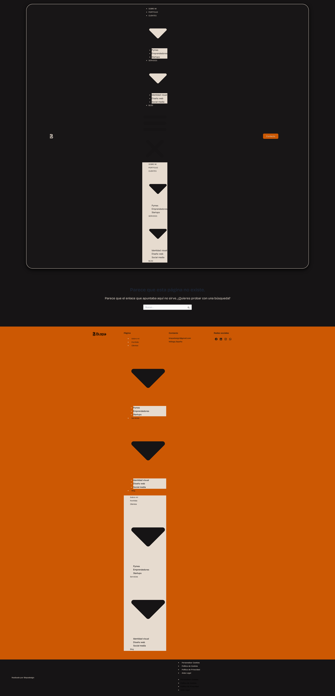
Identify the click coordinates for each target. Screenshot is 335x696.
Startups (156, 57)
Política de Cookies (190, 666)
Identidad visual (159, 95)
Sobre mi (153, 9)
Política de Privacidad (191, 670)
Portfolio (153, 12)
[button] (154, 136)
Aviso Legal (186, 673)
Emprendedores (159, 53)
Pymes (155, 50)
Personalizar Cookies (191, 663)
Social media (158, 101)
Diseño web (157, 98)
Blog (151, 105)
